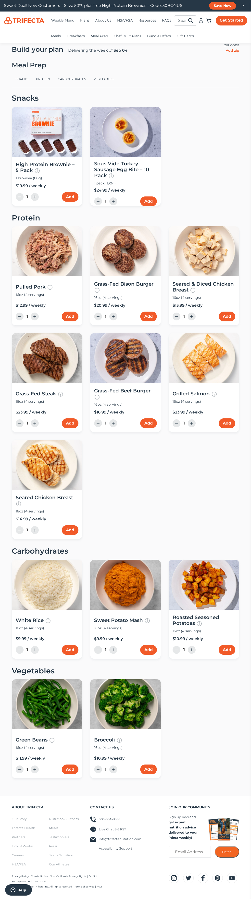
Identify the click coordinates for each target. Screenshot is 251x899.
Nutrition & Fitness (64, 819)
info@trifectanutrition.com (120, 839)
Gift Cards (185, 36)
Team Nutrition (61, 855)
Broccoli (104, 740)
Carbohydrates (72, 79)
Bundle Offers (159, 36)
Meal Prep (99, 36)
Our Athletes (59, 864)
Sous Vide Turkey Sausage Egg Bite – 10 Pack (121, 169)
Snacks (22, 79)
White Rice (30, 620)
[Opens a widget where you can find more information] (18, 890)
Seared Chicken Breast (44, 497)
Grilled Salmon (191, 394)
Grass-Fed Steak (36, 394)
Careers (18, 855)
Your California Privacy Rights (68, 876)
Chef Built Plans (127, 36)
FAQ (99, 886)
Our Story (19, 819)
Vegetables (103, 79)
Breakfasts (76, 36)
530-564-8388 (109, 819)
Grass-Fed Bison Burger (123, 284)
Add (70, 196)
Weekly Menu (62, 20)
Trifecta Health (23, 828)
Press (53, 846)
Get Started (231, 20)
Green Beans (32, 740)
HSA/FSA (125, 20)
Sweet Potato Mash (118, 620)
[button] (209, 20)
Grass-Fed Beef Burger (122, 391)
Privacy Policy (20, 876)
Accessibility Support (115, 848)
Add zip (232, 50)
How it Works (22, 846)
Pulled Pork (31, 287)
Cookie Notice (39, 876)
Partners (18, 837)
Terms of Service (84, 886)
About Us (103, 20)
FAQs (166, 20)
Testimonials (59, 837)
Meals (56, 36)
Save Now (222, 5)
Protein (43, 79)
